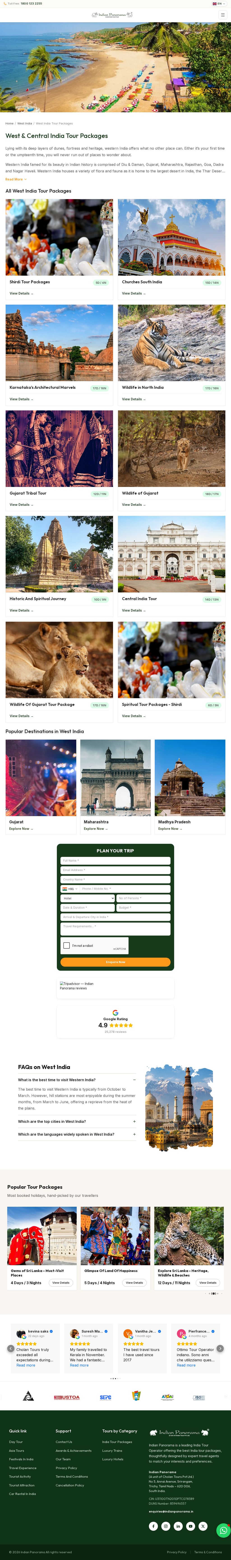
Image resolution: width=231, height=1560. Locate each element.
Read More (14, 179)
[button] (10, 1348)
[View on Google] (20, 1333)
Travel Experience (23, 1468)
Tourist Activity (20, 1476)
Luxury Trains (112, 1450)
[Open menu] (222, 14)
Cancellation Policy (70, 1485)
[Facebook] (153, 1526)
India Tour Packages (117, 1442)
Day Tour (16, 1442)
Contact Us (64, 1442)
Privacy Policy (66, 1468)
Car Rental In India (22, 1494)
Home (9, 123)
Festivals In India (21, 1459)
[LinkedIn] (178, 1526)
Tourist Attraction (22, 1485)
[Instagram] (165, 1526)
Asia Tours (16, 1450)
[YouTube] (190, 1526)
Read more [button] (79, 1365)
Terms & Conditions (208, 1552)
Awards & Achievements (74, 1450)
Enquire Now (115, 962)
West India (24, 123)
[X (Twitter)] (203, 1526)
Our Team (63, 1459)
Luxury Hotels (112, 1459)
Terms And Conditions (72, 1476)
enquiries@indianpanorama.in (171, 1511)
